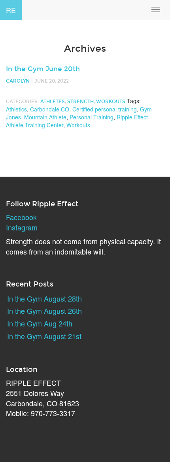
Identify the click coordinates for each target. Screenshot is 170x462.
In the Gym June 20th (43, 69)
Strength (80, 101)
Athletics (16, 109)
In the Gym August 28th (44, 298)
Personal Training (91, 117)
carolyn (18, 81)
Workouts (110, 101)
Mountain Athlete (45, 117)
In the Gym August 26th (44, 310)
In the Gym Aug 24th (39, 323)
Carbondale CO (49, 109)
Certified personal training (104, 109)
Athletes (52, 101)
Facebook (21, 217)
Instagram (22, 227)
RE (11, 10)
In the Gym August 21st (44, 336)
